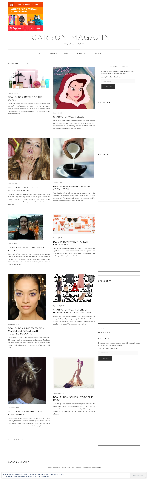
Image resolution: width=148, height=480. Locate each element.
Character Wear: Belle (68, 117)
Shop (97, 53)
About (49, 467)
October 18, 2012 (12, 183)
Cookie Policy (45, 476)
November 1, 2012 (13, 93)
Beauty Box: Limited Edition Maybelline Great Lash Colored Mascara (26, 331)
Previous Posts (17, 440)
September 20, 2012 (13, 407)
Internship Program (74, 467)
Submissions (96, 467)
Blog (41, 53)
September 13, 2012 (58, 393)
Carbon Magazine (74, 37)
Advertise (56, 467)
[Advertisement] (119, 122)
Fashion (53, 53)
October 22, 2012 (57, 113)
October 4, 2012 (57, 238)
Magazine (87, 467)
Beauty (67, 53)
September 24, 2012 (58, 306)
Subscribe (108, 86)
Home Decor (82, 53)
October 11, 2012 (57, 182)
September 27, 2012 (13, 324)
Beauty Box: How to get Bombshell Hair (24, 189)
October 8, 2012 (12, 243)
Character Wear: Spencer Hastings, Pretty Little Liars (72, 311)
